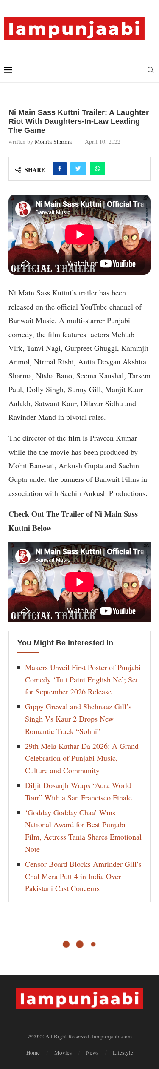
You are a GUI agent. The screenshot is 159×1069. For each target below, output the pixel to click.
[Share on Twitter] (78, 168)
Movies (63, 1052)
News (92, 1052)
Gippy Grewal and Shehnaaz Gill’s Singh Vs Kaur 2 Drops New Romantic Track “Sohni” (78, 718)
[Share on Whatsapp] (97, 168)
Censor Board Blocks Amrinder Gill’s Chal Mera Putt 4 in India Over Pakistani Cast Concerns (83, 876)
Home (33, 1052)
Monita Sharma (53, 142)
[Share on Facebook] (60, 168)
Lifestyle (123, 1052)
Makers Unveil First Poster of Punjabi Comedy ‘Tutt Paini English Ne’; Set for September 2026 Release (83, 679)
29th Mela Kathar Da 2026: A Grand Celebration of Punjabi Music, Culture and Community (82, 758)
